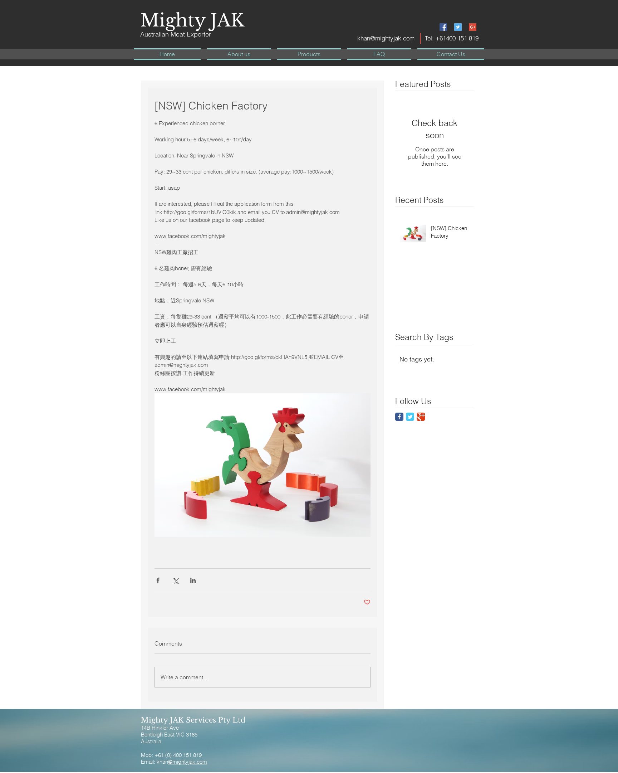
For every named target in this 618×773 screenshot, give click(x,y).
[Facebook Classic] (399, 417)
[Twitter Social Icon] (458, 27)
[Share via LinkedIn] (193, 580)
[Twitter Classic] (410, 417)
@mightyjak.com (187, 761)
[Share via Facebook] (157, 580)
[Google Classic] (421, 417)
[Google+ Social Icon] (472, 27)
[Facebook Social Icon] (443, 27)
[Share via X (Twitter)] (175, 580)
